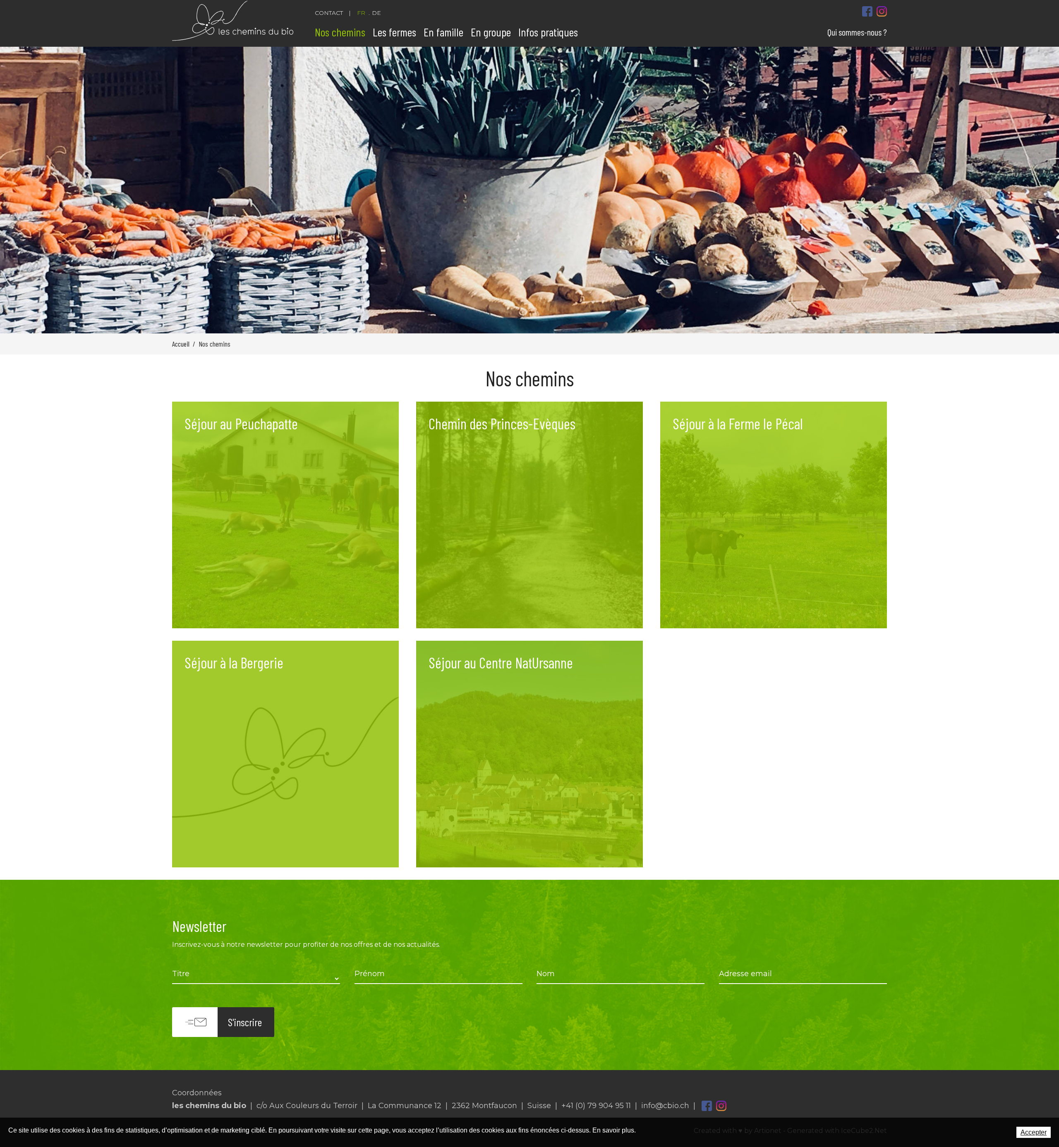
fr (361, 13)
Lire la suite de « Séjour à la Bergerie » (285, 754)
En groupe (491, 32)
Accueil (180, 343)
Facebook (707, 1106)
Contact (329, 13)
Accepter (1034, 1132)
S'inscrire (245, 1021)
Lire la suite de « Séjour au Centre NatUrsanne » (529, 754)
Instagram (721, 1106)
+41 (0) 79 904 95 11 (596, 1105)
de (376, 13)
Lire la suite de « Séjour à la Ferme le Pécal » (773, 515)
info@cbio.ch (665, 1105)
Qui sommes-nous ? (857, 31)
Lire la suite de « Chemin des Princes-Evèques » (529, 515)
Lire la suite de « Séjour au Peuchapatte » (285, 515)
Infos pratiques (548, 32)
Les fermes (394, 32)
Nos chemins (340, 32)
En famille (443, 32)
